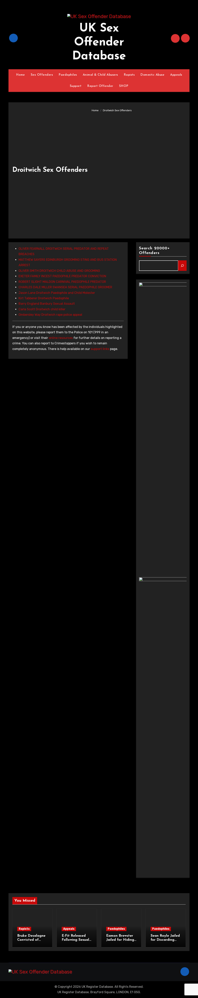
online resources (61, 338)
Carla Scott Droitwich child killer (42, 309)
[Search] (182, 265)
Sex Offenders (42, 74)
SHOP (123, 86)
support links (100, 349)
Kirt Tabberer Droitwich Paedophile (44, 298)
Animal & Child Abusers (100, 74)
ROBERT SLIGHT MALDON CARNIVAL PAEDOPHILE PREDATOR (62, 282)
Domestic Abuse (152, 74)
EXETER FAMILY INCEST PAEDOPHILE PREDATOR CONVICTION (62, 276)
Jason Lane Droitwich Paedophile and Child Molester (57, 293)
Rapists (129, 74)
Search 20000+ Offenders (154, 250)
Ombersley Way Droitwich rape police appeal (50, 314)
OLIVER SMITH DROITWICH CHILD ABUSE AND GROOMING (59, 271)
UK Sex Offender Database (99, 42)
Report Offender (100, 86)
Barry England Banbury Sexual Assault (47, 303)
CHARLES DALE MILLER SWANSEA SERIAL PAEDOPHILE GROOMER (65, 287)
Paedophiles (68, 74)
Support (76, 86)
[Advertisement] (137, 173)
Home (20, 74)
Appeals (176, 74)
